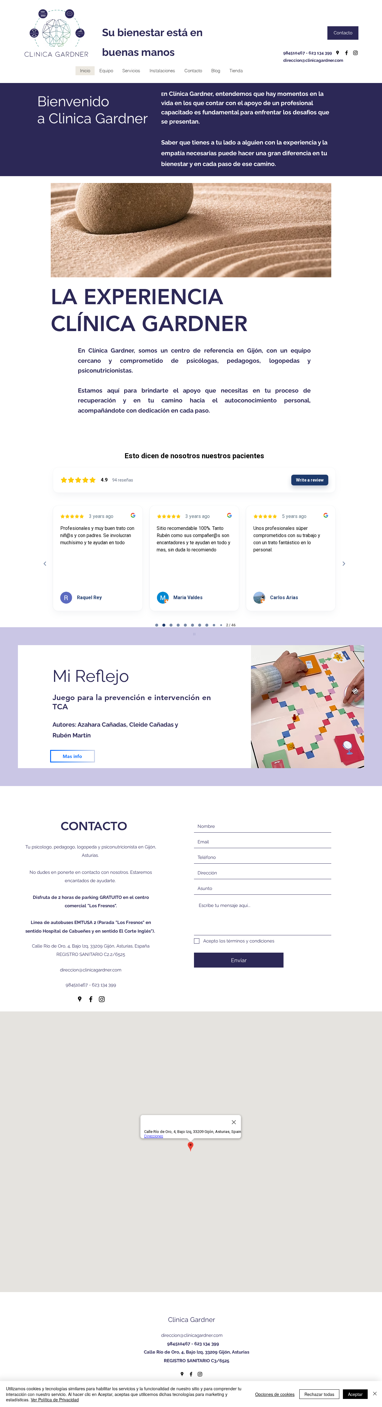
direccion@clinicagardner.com (313, 60)
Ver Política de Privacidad (55, 1400)
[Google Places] (338, 53)
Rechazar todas (319, 1394)
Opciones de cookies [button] (275, 1394)
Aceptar (355, 1394)
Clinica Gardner (191, 1319)
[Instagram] (355, 53)
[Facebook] (346, 53)
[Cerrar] (374, 1394)
